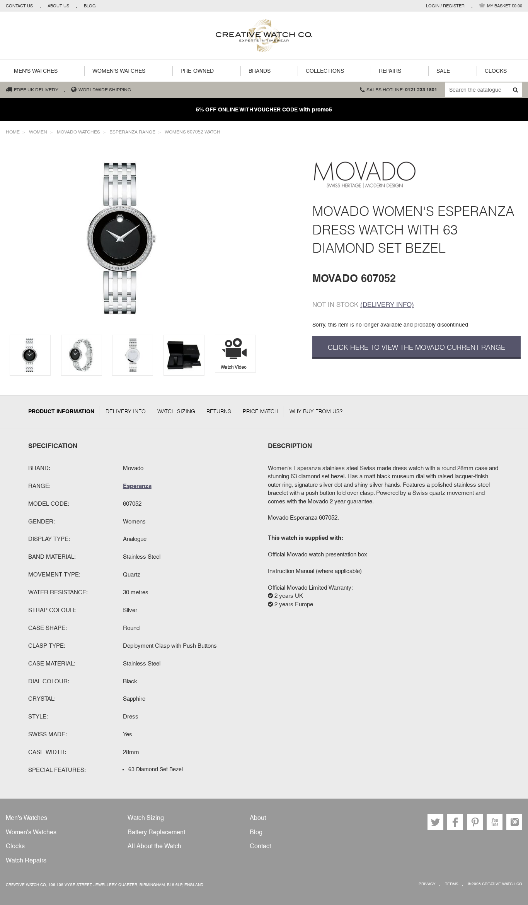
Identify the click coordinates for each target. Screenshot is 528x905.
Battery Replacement (156, 832)
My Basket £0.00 (504, 5)
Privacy (427, 884)
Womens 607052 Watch (192, 132)
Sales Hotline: (401, 89)
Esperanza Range (132, 132)
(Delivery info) (387, 304)
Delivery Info (126, 411)
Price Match (260, 411)
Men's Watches (36, 71)
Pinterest (475, 822)
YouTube (494, 822)
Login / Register (445, 5)
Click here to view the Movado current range (416, 347)
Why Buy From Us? (316, 411)
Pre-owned (197, 71)
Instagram (514, 822)
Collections (325, 71)
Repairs (390, 71)
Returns (218, 411)
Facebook (455, 822)
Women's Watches (118, 71)
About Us (58, 5)
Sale (443, 71)
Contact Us (19, 5)
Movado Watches (78, 132)
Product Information (61, 411)
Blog (90, 5)
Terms (451, 884)
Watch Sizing (176, 411)
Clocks (496, 71)
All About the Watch (154, 846)
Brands (260, 71)
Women (38, 132)
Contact (260, 846)
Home (13, 132)
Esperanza (137, 485)
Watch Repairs (26, 860)
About (258, 817)
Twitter (435, 822)
